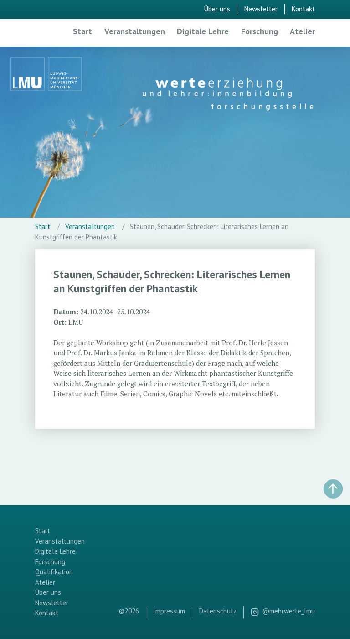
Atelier (302, 31)
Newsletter (261, 9)
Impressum (169, 611)
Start (82, 31)
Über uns (217, 9)
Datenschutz (218, 611)
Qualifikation (54, 571)
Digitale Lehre (203, 31)
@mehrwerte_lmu (288, 611)
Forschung (259, 31)
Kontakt (303, 9)
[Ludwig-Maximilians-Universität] (46, 75)
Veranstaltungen (134, 31)
